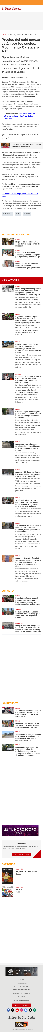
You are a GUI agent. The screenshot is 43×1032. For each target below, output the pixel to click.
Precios (27, 214)
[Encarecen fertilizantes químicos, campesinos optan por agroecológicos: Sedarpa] (8, 253)
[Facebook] (8, 1010)
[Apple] (30, 1010)
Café (18, 214)
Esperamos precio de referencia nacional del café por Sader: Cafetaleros (19, 116)
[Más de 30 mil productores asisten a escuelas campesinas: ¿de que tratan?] (8, 264)
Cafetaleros (7, 214)
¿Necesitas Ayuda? (21, 1005)
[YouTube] (17, 1010)
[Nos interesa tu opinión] (22, 971)
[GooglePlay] (34, 1010)
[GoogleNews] (26, 1010)
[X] (12, 1010)
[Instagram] (21, 1010)
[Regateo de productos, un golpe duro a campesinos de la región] (8, 242)
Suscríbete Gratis (21, 855)
